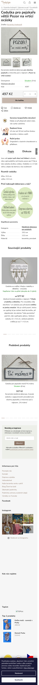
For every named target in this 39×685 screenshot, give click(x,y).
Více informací (29, 668)
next (36, 274)
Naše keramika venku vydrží (12, 483)
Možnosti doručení (8, 84)
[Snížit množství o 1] (24, 94)
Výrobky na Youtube (9, 496)
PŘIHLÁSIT (19, 443)
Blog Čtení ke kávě (9, 486)
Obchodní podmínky (9, 490)
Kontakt (5, 474)
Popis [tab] (11, 151)
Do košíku (19, 100)
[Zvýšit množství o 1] (35, 94)
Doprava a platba (8, 477)
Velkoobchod (7, 480)
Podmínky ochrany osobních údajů (14, 493)
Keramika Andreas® (14, 24)
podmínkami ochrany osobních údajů (21, 449)
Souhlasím (19, 680)
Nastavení (19, 673)
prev (2, 274)
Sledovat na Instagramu (19, 538)
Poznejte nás (7, 471)
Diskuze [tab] (26, 151)
